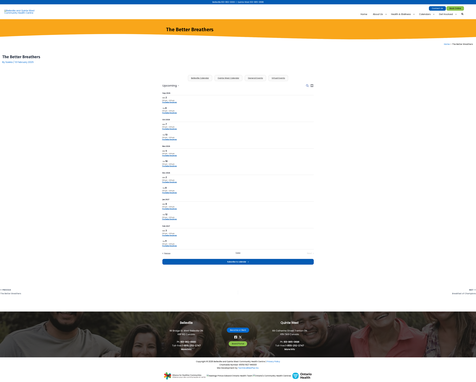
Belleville (186, 323)
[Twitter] (240, 337)
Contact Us (437, 8)
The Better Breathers (169, 102)
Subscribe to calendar (236, 262)
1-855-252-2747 (191, 345)
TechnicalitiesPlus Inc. (248, 368)
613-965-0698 (291, 341)
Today (238, 253)
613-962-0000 (188, 341)
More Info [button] (186, 349)
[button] (385, 14)
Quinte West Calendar (228, 78)
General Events (255, 78)
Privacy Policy (273, 361)
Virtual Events (278, 78)
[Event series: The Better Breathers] (176, 100)
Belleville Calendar (200, 78)
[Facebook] (235, 337)
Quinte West (290, 323)
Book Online (455, 8)
